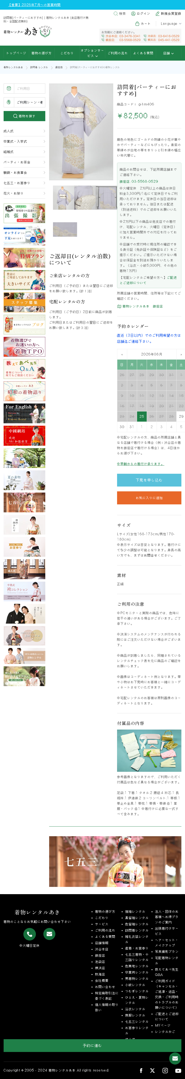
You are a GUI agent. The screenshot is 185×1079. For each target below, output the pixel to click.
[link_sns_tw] (152, 1070)
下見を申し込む (149, 480)
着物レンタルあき (13, 67)
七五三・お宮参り (17, 183)
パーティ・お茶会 (17, 162)
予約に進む (92, 1045)
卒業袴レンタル (137, 972)
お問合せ (151, 555)
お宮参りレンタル (137, 1030)
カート (146, 23)
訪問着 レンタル (39, 67)
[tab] (65, 198)
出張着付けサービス (167, 931)
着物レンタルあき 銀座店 (142, 306)
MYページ (163, 1025)
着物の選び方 (42, 53)
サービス (102, 924)
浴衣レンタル (135, 1009)
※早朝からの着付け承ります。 (140, 464)
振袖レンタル (135, 911)
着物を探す (27, 116)
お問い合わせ (105, 987)
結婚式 (9, 151)
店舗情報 (102, 943)
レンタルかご (165, 1031)
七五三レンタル (137, 1021)
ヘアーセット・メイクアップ (167, 942)
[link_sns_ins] (165, 1070)
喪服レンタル (135, 1015)
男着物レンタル (137, 978)
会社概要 (102, 980)
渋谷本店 (102, 949)
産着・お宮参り (137, 948)
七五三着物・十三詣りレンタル (137, 957)
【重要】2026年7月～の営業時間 (34, 5)
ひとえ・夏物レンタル (137, 1000)
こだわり (67, 53)
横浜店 (100, 968)
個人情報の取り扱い (107, 1007)
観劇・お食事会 (15, 172)
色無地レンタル (137, 966)
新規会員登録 (171, 13)
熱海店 (100, 974)
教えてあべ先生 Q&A (167, 972)
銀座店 (59, 67)
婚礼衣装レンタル (137, 939)
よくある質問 (143, 53)
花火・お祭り (14, 193)
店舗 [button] (167, 53)
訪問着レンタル (137, 930)
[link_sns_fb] (141, 1070)
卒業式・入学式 (15, 141)
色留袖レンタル (137, 924)
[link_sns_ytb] (178, 1070)
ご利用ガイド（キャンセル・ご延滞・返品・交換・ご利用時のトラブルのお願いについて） (167, 994)
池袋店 (100, 961)
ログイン (143, 13)
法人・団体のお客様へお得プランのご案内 (167, 917)
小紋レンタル (135, 985)
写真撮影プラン (167, 951)
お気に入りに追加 (149, 498)
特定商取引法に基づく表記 (107, 995)
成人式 (9, 131)
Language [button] (169, 23)
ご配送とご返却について (167, 1016)
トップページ (16, 53)
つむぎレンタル (137, 991)
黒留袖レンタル (137, 917)
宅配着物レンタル (167, 960)
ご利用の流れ (118, 53)
